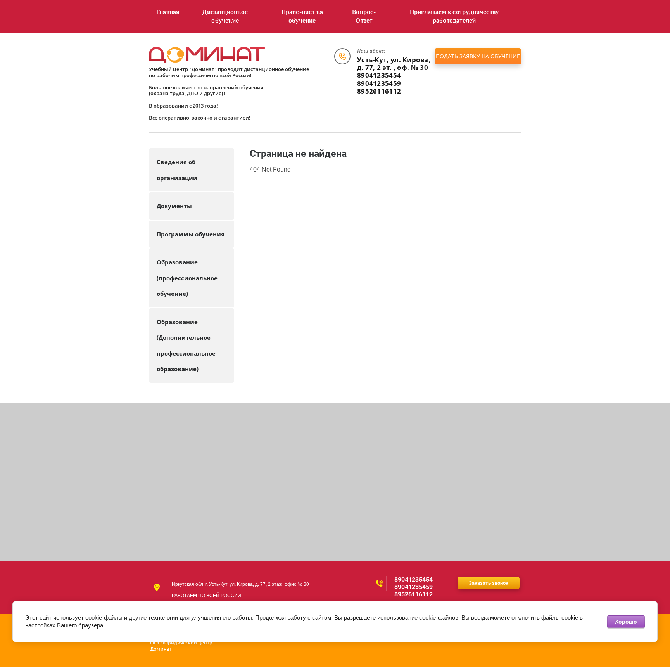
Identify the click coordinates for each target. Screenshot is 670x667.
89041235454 (379, 75)
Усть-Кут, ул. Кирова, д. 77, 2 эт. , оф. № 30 (394, 63)
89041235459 (379, 83)
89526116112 (379, 91)
